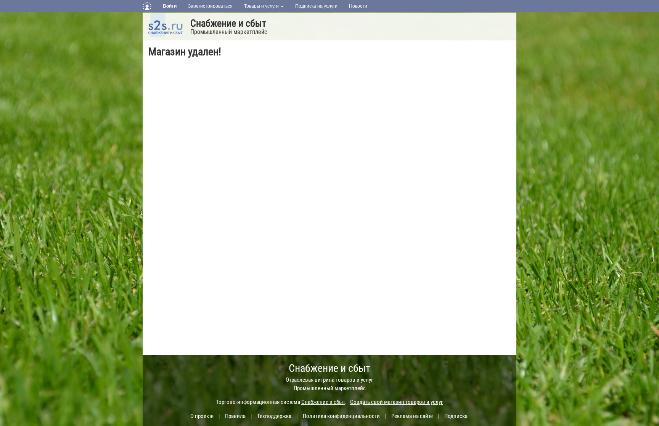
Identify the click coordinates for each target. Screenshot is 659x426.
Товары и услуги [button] (262, 6)
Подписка (456, 416)
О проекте (202, 416)
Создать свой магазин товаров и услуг (396, 402)
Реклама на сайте (412, 416)
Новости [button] (358, 6)
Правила (235, 416)
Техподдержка (274, 416)
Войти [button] (170, 6)
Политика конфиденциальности (341, 416)
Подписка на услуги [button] (316, 6)
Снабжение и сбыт (228, 23)
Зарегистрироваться (210, 6)
